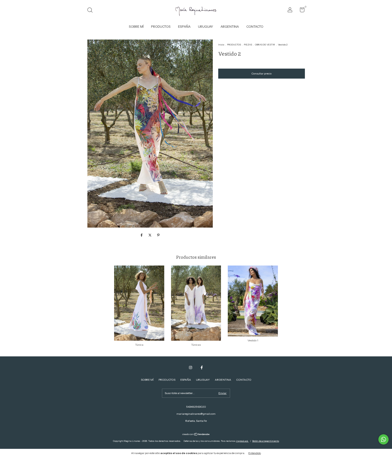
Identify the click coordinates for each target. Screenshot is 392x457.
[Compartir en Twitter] (150, 235)
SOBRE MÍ (136, 27)
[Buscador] (91, 11)
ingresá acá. (242, 441)
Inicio (221, 44)
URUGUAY (205, 27)
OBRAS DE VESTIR (265, 44)
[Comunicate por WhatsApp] (383, 439)
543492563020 (196, 406)
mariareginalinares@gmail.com (196, 413)
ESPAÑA (184, 27)
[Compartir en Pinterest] (158, 235)
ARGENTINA (229, 27)
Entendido (254, 453)
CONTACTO (254, 27)
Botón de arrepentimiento (265, 441)
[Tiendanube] (196, 435)
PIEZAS (248, 44)
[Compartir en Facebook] (142, 235)
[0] (300, 11)
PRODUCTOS (161, 27)
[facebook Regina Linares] (201, 367)
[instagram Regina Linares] (190, 367)
